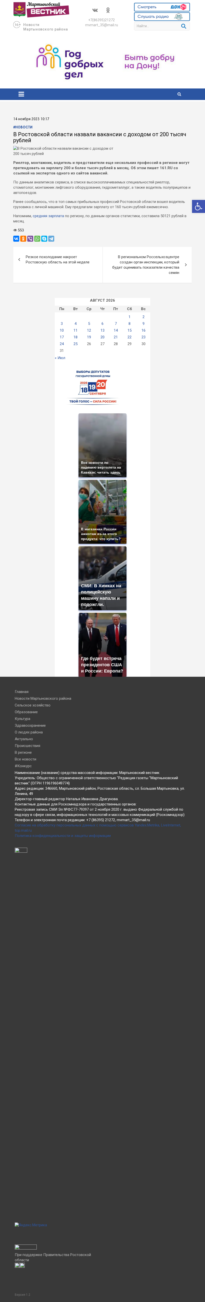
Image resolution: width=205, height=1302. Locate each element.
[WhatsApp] (37, 239)
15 (130, 330)
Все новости (25, 759)
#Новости (22, 127)
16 (144, 330)
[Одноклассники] (23, 239)
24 (62, 344)
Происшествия (27, 745)
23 (144, 337)
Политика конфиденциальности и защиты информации (63, 835)
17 (62, 337)
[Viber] (30, 239)
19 (89, 337)
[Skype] (44, 239)
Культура (22, 718)
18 (76, 337)
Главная (21, 691)
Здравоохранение (30, 725)
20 (102, 337)
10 (62, 330)
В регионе (23, 752)
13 (102, 330)
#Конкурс (23, 766)
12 (89, 330)
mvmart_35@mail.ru (101, 25)
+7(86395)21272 (101, 20)
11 (76, 330)
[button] (198, 206)
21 (116, 337)
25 (76, 344)
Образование (26, 712)
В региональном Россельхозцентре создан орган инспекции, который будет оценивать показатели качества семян (145, 265)
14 (116, 330)
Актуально (24, 739)
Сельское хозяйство (32, 705)
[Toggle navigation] (21, 94)
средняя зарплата (48, 216)
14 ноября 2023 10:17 (31, 119)
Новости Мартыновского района (43, 698)
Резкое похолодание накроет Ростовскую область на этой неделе (58, 259)
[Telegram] (51, 239)
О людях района (29, 732)
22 (130, 337)
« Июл (60, 358)
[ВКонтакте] (16, 239)
